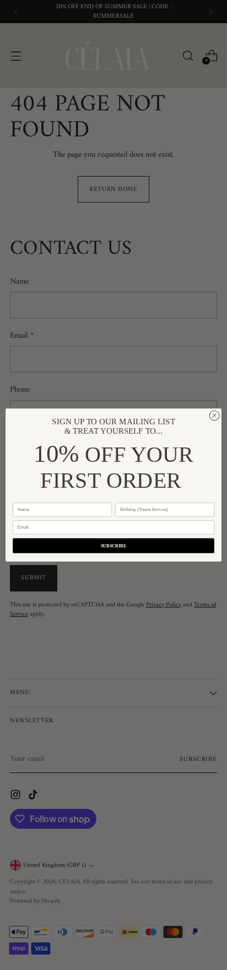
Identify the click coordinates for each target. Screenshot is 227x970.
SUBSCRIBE (114, 545)
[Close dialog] (214, 415)
